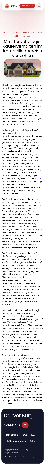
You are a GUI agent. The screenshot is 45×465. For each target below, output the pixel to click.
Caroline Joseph (25, 36)
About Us (8, 457)
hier (40, 178)
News (24, 434)
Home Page (11, 434)
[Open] (38, 5)
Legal (33, 457)
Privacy (18, 457)
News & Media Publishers (15, 32)
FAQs (34, 434)
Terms (26, 457)
